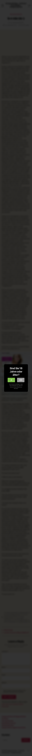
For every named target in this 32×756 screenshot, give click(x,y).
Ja (11, 380)
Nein (20, 380)
